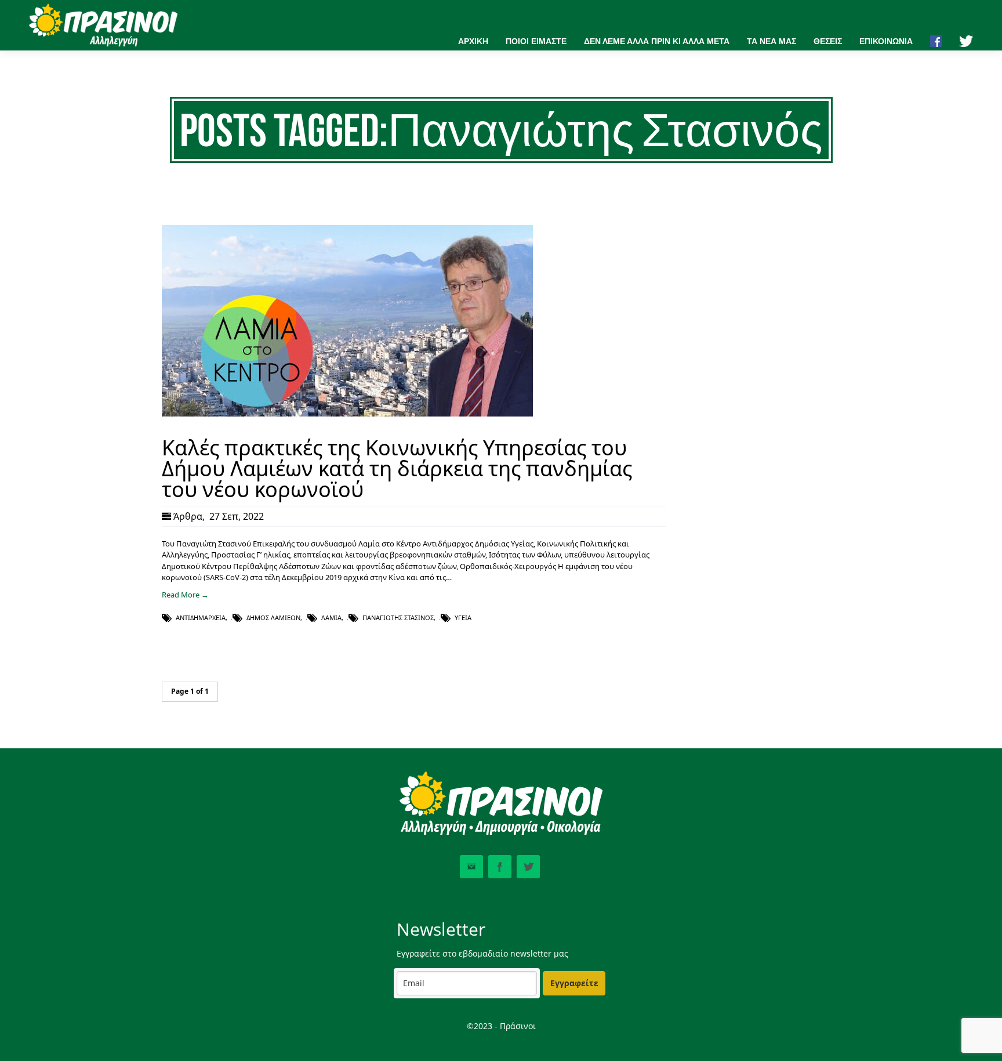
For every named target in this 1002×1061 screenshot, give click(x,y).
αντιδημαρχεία (201, 617)
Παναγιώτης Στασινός (398, 617)
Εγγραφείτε (574, 982)
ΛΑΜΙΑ (331, 617)
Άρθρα (187, 516)
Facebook (499, 866)
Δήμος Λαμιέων (273, 617)
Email (471, 866)
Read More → (185, 594)
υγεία (463, 617)
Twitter (528, 866)
